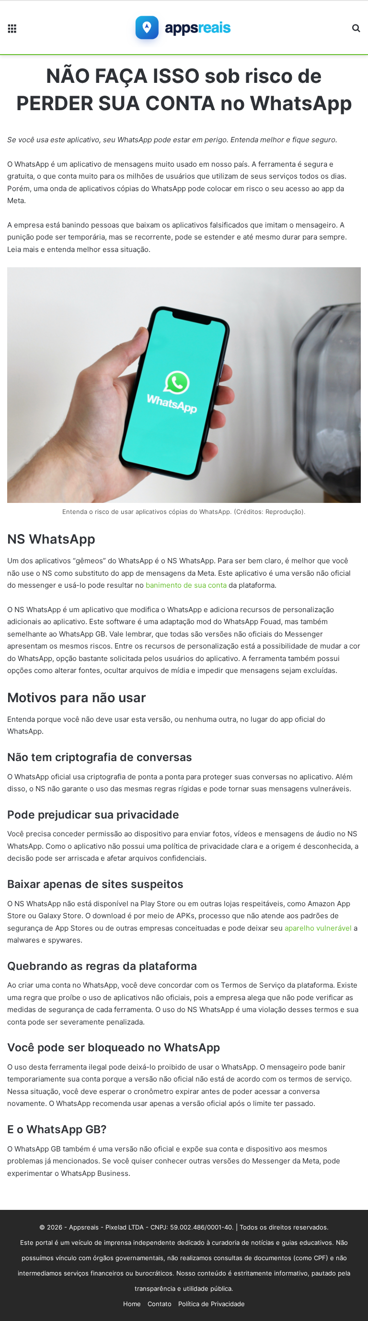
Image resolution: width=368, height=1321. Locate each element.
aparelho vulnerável (318, 928)
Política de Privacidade (211, 1304)
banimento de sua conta (186, 585)
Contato (160, 1304)
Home (132, 1304)
